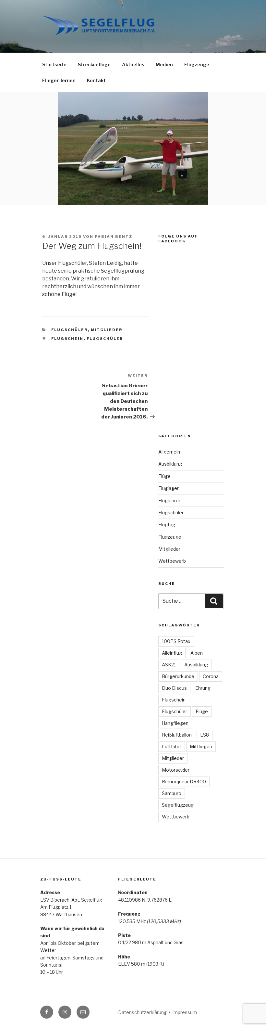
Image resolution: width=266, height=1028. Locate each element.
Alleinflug (172, 653)
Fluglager (168, 488)
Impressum (184, 1012)
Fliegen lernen (59, 80)
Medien (164, 64)
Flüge (164, 476)
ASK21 (169, 664)
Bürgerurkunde (178, 676)
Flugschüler (69, 330)
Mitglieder (107, 330)
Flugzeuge (196, 64)
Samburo (171, 793)
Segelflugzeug (178, 805)
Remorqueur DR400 (184, 781)
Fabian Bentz (113, 236)
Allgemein (169, 452)
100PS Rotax (176, 641)
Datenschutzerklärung (142, 1012)
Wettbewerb (172, 561)
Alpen (196, 653)
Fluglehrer (169, 500)
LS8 (204, 735)
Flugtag (166, 524)
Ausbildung (170, 464)
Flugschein (67, 338)
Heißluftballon (177, 735)
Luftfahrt (171, 746)
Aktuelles (133, 64)
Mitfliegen (201, 746)
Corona (211, 676)
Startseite (54, 64)
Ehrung (203, 688)
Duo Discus (174, 688)
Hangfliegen (175, 723)
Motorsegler (175, 770)
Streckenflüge (94, 64)
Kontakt (96, 80)
